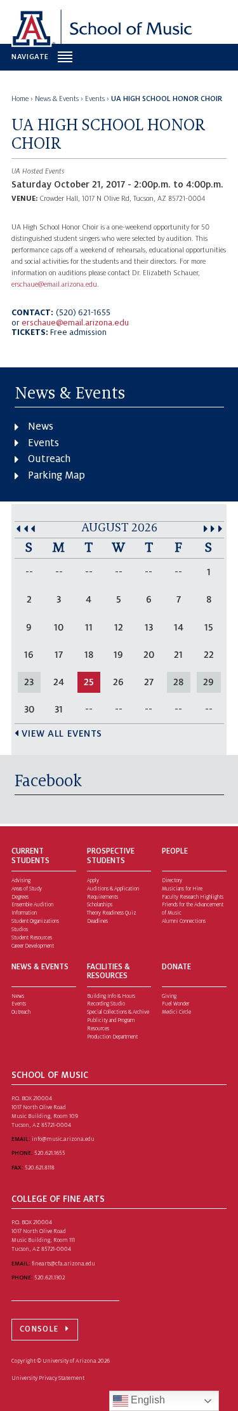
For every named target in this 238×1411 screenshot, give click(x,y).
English (146, 1399)
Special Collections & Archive (118, 1012)
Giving (169, 996)
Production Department (112, 1037)
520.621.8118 (40, 1167)
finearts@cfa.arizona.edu (63, 1263)
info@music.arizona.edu (63, 1139)
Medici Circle (176, 1012)
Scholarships (99, 905)
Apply (93, 880)
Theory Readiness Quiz (111, 913)
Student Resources (31, 938)
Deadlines (97, 921)
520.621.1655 (49, 1153)
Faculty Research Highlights (192, 897)
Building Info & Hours (111, 996)
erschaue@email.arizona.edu (54, 284)
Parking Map (56, 475)
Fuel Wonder (175, 1004)
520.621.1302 (49, 1277)
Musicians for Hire (182, 889)
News (40, 426)
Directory (172, 880)
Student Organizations (35, 921)
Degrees (20, 897)
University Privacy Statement (47, 1378)
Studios (19, 929)
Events (43, 443)
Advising (20, 880)
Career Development (32, 946)
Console (39, 1329)
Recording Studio (106, 1004)
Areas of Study (26, 889)
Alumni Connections (184, 921)
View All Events (62, 733)
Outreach (49, 459)
